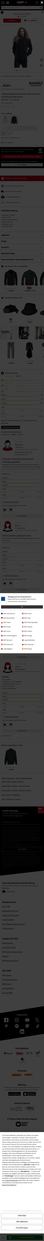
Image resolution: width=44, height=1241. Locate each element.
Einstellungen (22, 1227)
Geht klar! (22, 1215)
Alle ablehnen (22, 1222)
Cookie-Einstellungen (11, 1180)
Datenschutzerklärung (9, 1185)
